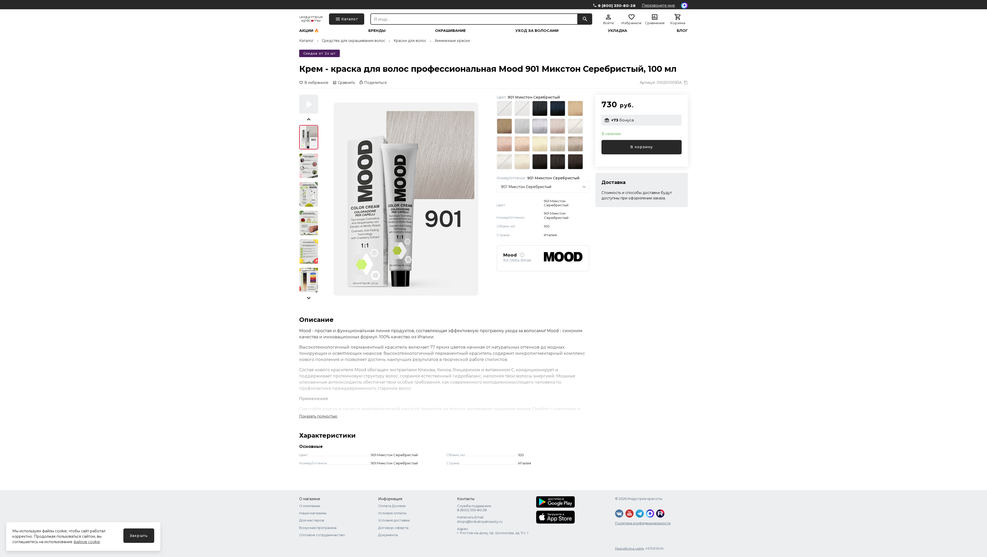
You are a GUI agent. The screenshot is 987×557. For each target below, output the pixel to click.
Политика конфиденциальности (643, 523)
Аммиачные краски (452, 40)
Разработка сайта (629, 548)
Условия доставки (394, 520)
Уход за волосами (537, 30)
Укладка (617, 30)
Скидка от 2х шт (319, 53)
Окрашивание (450, 30)
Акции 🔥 (309, 30)
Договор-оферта (393, 528)
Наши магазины (312, 513)
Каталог (306, 40)
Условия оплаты (392, 513)
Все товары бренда (517, 260)
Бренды (377, 30)
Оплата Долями (392, 506)
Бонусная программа (317, 528)
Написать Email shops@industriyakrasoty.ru (479, 519)
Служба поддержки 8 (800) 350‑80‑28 (474, 508)
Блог (682, 30)
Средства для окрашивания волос (353, 40)
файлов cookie (87, 542)
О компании (309, 506)
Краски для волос (410, 40)
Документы (388, 535)
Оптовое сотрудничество (322, 535)
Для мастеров (311, 520)
